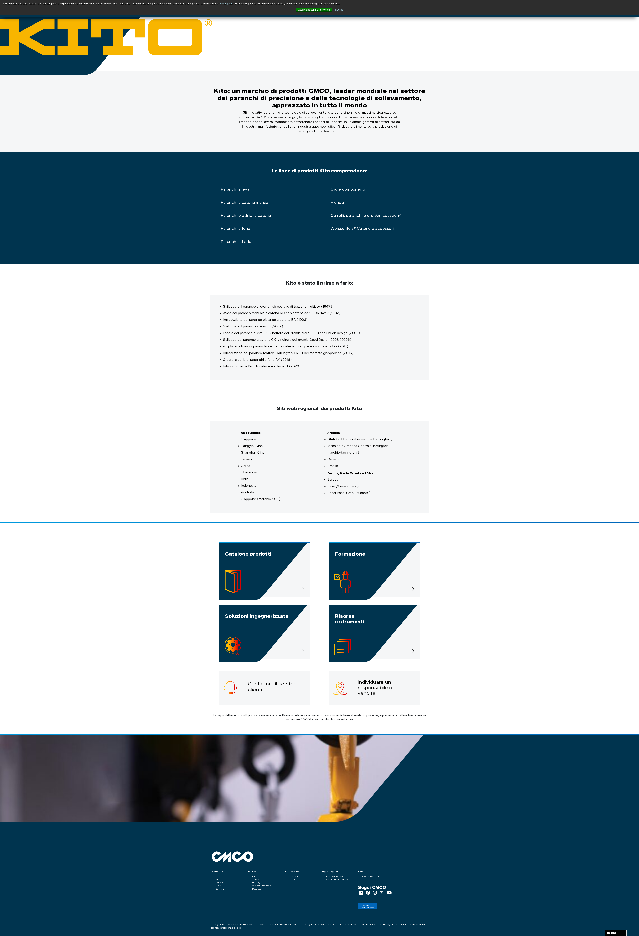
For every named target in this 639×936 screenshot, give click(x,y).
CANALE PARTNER (366, 906)
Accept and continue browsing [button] (314, 9)
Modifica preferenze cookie (225, 927)
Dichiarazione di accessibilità (409, 924)
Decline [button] (339, 9)
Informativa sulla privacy (376, 924)
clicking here (226, 3)
